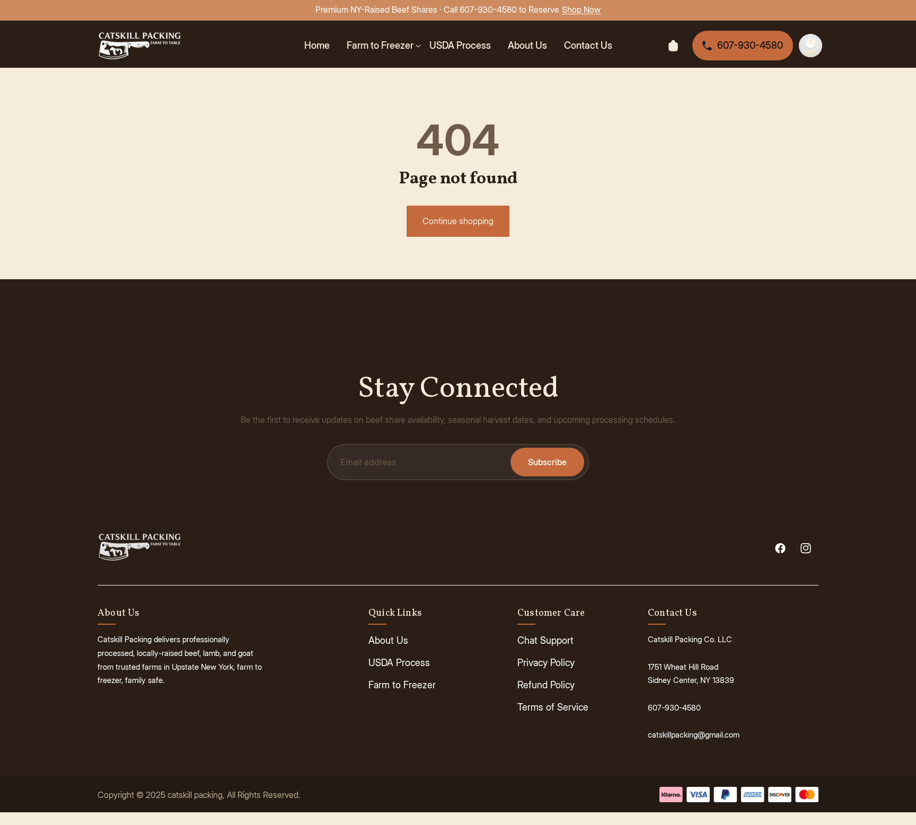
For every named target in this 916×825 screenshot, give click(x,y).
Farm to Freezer (402, 684)
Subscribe (547, 462)
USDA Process (399, 662)
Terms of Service (552, 707)
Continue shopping (458, 221)
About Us (388, 640)
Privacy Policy (546, 662)
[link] (384, 45)
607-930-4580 (750, 45)
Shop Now (581, 9)
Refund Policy (546, 684)
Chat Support (545, 640)
